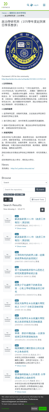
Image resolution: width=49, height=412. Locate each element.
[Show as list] (5, 199)
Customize (5, 408)
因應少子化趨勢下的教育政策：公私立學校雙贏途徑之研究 (29, 288)
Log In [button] (36, 5)
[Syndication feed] (42, 210)
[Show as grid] (10, 199)
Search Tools (39, 199)
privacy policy (29, 404)
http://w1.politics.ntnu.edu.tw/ (22, 168)
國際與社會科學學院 (17, 13)
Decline (34, 408)
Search (41, 189)
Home (4, 13)
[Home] (6, 5)
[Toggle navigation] (44, 5)
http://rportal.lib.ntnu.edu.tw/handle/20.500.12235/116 (24, 79)
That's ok (42, 408)
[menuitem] (31, 5)
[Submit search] (28, 5)
